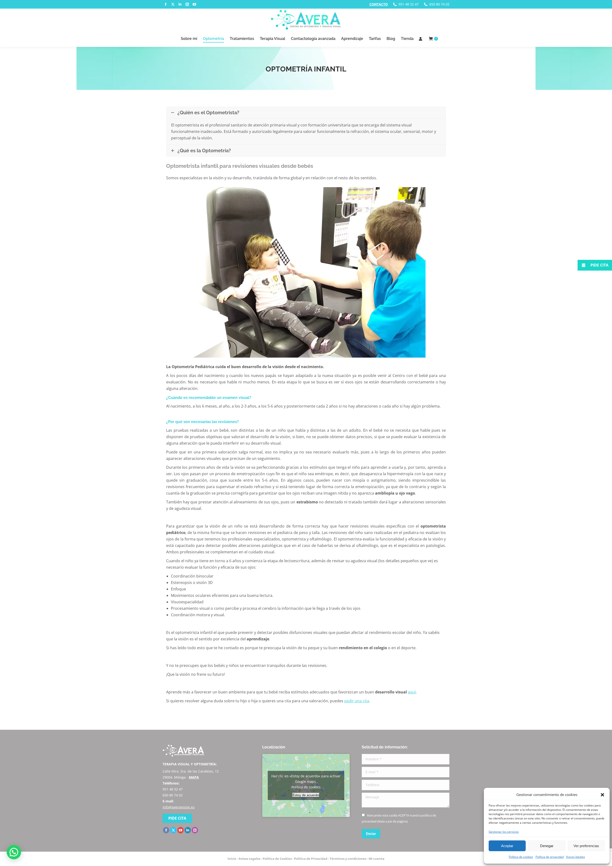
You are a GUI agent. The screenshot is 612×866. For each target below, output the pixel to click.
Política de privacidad (550, 857)
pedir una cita (356, 700)
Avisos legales (575, 857)
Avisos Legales (249, 858)
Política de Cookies (277, 858)
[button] (602, 794)
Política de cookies (521, 857)
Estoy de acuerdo (306, 795)
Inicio (232, 858)
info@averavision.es (179, 807)
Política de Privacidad (310, 858)
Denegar (546, 846)
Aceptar (507, 846)
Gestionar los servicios (504, 832)
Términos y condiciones (348, 858)
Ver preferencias (586, 846)
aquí (412, 692)
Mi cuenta (376, 858)
